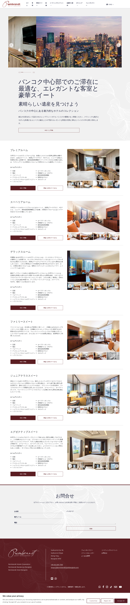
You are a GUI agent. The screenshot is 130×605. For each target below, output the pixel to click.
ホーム (27, 4)
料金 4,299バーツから (50, 474)
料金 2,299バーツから (50, 238)
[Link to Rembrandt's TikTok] (111, 586)
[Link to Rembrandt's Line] (52, 578)
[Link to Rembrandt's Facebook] (103, 586)
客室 (32, 4)
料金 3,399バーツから (50, 361)
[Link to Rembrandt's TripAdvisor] (115, 586)
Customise (93, 601)
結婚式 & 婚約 (70, 4)
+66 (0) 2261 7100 (57, 565)
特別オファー (39, 4)
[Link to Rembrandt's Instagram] (107, 586)
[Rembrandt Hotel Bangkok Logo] (11, 4)
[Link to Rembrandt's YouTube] (120, 586)
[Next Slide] (119, 45)
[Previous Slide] (11, 45)
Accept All (121, 601)
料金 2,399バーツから (50, 308)
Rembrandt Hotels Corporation (19, 564)
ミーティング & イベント (56, 3)
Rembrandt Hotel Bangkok (17, 570)
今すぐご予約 (49, 130)
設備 (46, 4)
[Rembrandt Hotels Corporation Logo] (23, 553)
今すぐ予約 (23, 188)
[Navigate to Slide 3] (19, 72)
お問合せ (104, 553)
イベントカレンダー (87, 553)
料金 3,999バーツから (50, 418)
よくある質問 (85, 556)
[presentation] (70, 184)
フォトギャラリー (90, 4)
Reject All (107, 601)
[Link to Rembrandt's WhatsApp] (56, 578)
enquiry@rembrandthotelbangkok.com (65, 567)
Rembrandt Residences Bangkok (19, 567)
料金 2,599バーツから (50, 188)
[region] (65, 599)
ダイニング (79, 3)
